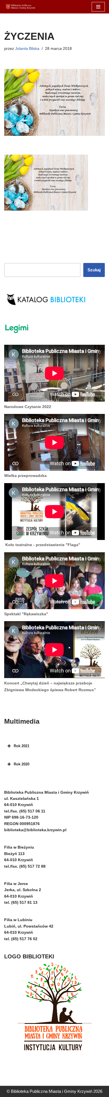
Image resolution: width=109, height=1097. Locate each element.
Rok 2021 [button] (21, 746)
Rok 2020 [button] (21, 764)
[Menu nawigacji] (98, 6)
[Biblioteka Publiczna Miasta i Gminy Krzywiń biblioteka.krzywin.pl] (21, 7)
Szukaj (94, 269)
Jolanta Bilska (27, 48)
